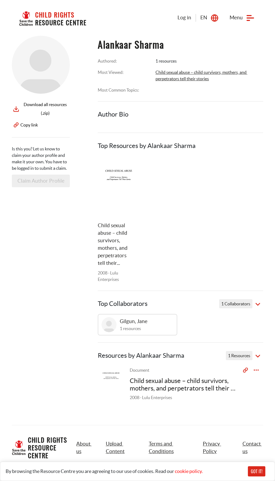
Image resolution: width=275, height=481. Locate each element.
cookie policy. (189, 471)
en (203, 17)
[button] (121, 447)
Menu (236, 17)
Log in (184, 17)
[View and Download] (256, 370)
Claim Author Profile (40, 181)
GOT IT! (256, 471)
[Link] (127, 166)
